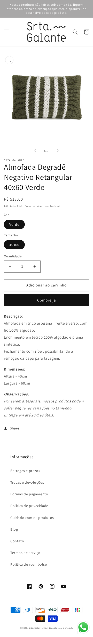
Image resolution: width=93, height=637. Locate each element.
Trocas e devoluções (27, 482)
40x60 (14, 244)
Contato (17, 541)
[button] (6, 32)
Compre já (46, 300)
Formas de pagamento (29, 494)
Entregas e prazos (25, 470)
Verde (14, 224)
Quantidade (12, 256)
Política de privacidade (29, 505)
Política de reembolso (28, 564)
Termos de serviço (25, 552)
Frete (28, 206)
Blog (14, 529)
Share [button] (14, 428)
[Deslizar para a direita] (58, 150)
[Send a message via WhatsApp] (83, 627)
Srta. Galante (36, 627)
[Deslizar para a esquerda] (35, 150)
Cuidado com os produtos (32, 517)
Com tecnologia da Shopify (58, 627)
